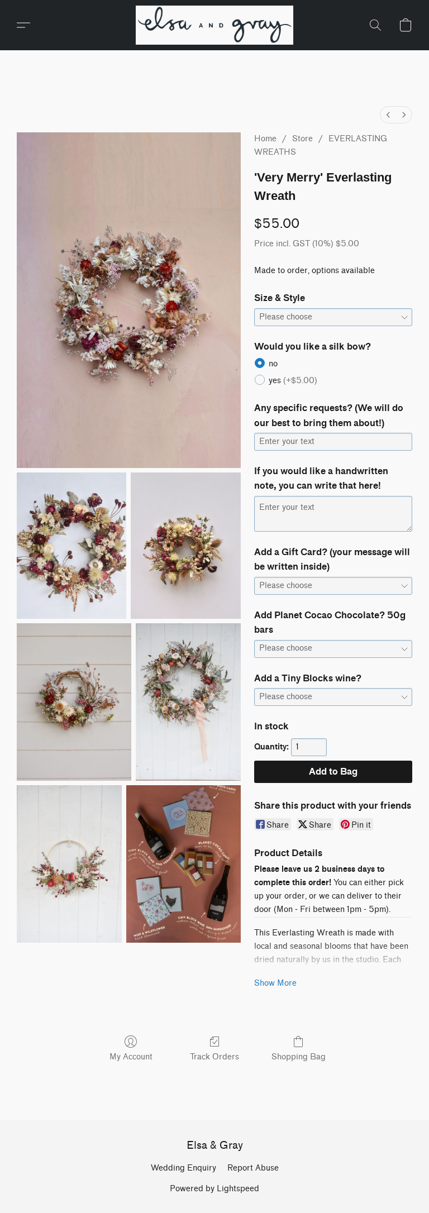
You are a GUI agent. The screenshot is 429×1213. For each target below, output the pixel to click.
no (273, 364)
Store (302, 139)
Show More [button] (275, 983)
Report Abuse (253, 1168)
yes (293, 380)
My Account (130, 1057)
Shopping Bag (298, 1057)
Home (265, 139)
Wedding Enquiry (183, 1168)
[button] (215, 25)
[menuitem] (388, 115)
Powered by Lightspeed (214, 1188)
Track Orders (214, 1057)
